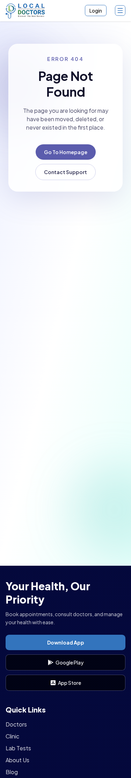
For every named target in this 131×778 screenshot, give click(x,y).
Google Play (69, 662)
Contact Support (65, 172)
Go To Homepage (65, 152)
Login (95, 10)
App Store (69, 683)
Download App (65, 642)
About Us (17, 760)
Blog (12, 772)
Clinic (12, 736)
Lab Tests (18, 748)
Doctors (16, 724)
